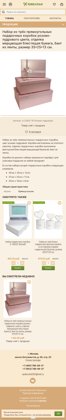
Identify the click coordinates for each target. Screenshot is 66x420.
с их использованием (41, 415)
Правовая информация (33, 393)
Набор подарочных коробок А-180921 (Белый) (17, 243)
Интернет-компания (33, 401)
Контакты (55, 18)
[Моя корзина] (62, 4)
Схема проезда (33, 360)
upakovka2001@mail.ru (33, 374)
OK (58, 413)
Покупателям (32, 18)
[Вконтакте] (33, 381)
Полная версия (33, 405)
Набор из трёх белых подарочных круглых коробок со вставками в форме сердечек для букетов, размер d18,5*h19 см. (48, 247)
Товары (9, 18)
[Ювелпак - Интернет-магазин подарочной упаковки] (33, 4)
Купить (18, 268)
